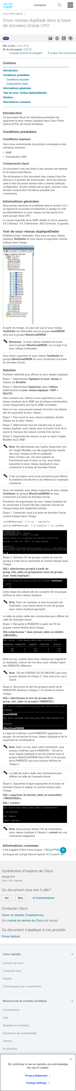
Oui (7, 898)
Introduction (10, 70)
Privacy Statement (36, 1075)
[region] (38, 1072)
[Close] (70, 1059)
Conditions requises (17, 79)
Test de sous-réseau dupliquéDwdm (25, 92)
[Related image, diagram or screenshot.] (18, 323)
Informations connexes (17, 102)
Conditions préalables (16, 75)
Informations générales (17, 88)
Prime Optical (11, 936)
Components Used (17, 83)
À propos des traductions (62, 53)
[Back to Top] (63, 850)
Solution (8, 97)
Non (20, 898)
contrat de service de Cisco (25, 920)
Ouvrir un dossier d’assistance (22, 915)
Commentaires (44, 897)
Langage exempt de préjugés (25, 53)
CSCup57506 (51, 849)
